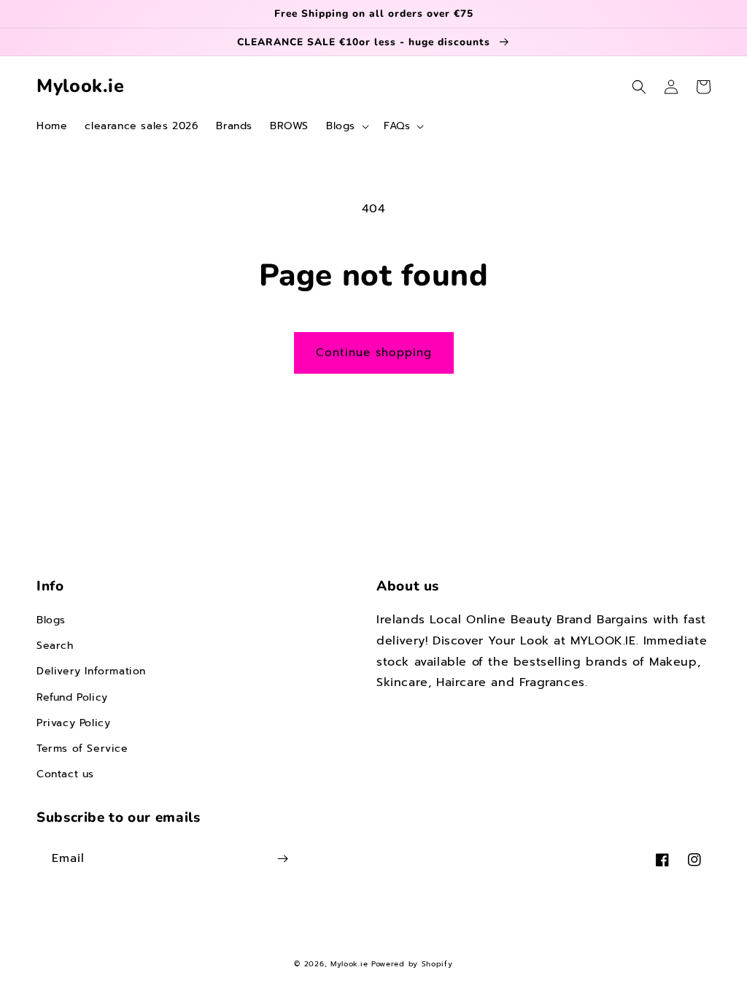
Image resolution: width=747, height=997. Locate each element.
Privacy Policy (73, 723)
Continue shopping (374, 352)
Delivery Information (91, 671)
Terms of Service (82, 748)
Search (55, 645)
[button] (346, 126)
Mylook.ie (349, 963)
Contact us (65, 774)
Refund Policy (72, 697)
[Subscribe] (282, 859)
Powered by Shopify (412, 963)
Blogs (51, 620)
